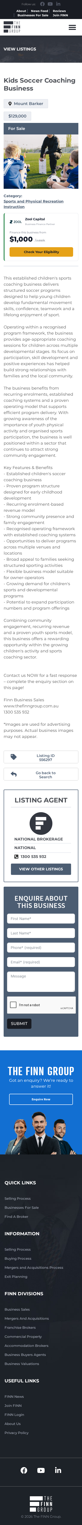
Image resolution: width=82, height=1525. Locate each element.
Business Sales (17, 1309)
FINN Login (14, 1414)
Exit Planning (16, 1276)
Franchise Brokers (20, 1327)
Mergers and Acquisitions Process (34, 1267)
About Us (13, 1424)
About (21, 11)
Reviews (59, 11)
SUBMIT (19, 1023)
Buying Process (18, 1258)
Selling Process (18, 1198)
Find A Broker (16, 1216)
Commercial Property (23, 1336)
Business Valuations (22, 1364)
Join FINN (60, 15)
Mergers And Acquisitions (27, 1318)
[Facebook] (42, 4)
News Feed (39, 11)
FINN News (14, 1396)
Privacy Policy (16, 1433)
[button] (73, 27)
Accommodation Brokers (27, 1345)
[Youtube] (50, 4)
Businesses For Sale (33, 15)
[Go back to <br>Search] (14, 774)
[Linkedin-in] (58, 4)
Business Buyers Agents (25, 1355)
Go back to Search (46, 775)
